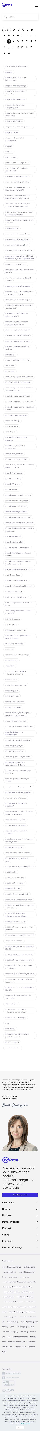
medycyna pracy (11, 426)
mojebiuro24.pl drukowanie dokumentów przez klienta (15, 1010)
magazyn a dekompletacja (15, 85)
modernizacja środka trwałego (17, 655)
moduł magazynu (12, 696)
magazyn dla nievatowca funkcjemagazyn (15, 106)
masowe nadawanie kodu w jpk (17, 300)
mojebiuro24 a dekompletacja (17, 894)
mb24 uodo (9, 371)
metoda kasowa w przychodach (17, 547)
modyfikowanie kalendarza (15, 798)
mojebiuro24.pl (11, 1004)
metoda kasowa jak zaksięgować (18, 517)
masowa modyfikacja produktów (18, 176)
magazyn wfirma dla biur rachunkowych (14, 139)
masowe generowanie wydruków (18, 286)
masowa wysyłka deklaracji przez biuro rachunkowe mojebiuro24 (18, 197)
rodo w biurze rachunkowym (11, 1267)
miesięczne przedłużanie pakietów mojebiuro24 (18, 612)
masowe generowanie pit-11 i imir (18, 250)
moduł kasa (9, 666)
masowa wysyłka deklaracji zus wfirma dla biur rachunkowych (17, 205)
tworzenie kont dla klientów (13, 1302)
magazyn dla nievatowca (15, 99)
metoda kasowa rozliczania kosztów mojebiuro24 (19, 529)
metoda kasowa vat (13, 536)
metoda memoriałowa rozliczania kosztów (18, 554)
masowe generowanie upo (15, 264)
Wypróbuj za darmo (20, 1195)
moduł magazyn (11, 690)
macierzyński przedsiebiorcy (16, 66)
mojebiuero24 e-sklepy (14, 877)
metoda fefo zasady (13, 478)
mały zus (8, 151)
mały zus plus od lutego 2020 (17, 162)
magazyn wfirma (11, 132)
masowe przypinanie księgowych (18, 335)
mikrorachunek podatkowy (15, 630)
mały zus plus (10, 157)
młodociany (9, 649)
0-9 (6, 29)
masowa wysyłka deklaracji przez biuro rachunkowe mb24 (18, 188)
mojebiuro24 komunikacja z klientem (19, 935)
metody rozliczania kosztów (16, 580)
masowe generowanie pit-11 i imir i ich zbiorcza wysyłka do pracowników (19, 257)
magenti (8, 146)
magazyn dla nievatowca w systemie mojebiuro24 (19, 114)
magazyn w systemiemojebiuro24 (18, 127)
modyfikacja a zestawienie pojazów (19, 726)
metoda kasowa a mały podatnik (18, 495)
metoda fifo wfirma (12, 484)
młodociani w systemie (14, 644)
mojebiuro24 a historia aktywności (18, 899)
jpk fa (12, 1327)
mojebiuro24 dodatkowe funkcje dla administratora (19, 906)
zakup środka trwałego (11, 1292)
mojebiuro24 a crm (12, 888)
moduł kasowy (11, 679)
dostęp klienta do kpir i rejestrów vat (22, 1312)
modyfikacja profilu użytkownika (17, 757)
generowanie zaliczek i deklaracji (14, 1282)
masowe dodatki (11, 228)
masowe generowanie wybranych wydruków (18, 279)
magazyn (8, 72)
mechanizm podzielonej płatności (18, 382)
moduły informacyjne (13, 707)
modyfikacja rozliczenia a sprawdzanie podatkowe (15, 763)
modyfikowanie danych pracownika (18, 787)
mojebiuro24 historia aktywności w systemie (18, 928)
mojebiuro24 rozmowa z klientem (18, 960)
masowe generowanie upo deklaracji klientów (19, 271)
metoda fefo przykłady (14, 473)
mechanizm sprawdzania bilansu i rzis (19, 401)
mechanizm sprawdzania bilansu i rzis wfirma (19, 408)
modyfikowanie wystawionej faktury (19, 866)
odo (9, 1337)
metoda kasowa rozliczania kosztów (19, 523)
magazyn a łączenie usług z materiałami (15, 92)
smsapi (27, 1277)
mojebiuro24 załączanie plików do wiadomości (18, 980)
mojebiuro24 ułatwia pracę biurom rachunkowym (18, 966)
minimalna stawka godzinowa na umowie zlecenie (17, 636)
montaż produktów (12, 1048)
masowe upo (10, 354)
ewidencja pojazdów (10, 1317)
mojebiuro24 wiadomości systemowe (20, 974)
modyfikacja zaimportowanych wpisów (17, 780)
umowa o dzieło (20, 1347)
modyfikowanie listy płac (15, 820)
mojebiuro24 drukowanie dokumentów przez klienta (15, 914)
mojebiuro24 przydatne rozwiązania (19, 954)
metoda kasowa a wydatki (15, 506)
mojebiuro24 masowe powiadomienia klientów (19, 947)
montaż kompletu (12, 1042)
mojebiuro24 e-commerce (15, 921)
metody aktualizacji (12, 575)
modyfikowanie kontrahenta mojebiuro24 (16, 804)
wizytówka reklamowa (25, 1297)
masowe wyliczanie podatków (17, 360)
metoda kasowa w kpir (14, 542)
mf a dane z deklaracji (13, 591)
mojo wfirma (10, 1028)
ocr (21, 1277)
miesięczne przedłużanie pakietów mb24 (18, 604)
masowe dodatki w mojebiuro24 (18, 239)
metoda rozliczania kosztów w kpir (18, 569)
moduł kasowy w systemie (15, 685)
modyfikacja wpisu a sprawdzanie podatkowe (18, 771)
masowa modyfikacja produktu (17, 182)
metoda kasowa (11, 489)
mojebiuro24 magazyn (14, 941)
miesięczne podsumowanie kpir (17, 597)
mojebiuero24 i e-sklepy (14, 883)
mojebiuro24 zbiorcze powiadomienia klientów (19, 988)
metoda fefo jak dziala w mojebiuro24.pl (15, 446)
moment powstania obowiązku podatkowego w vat (17, 1035)
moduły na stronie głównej (15, 721)
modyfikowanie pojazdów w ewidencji (16, 832)
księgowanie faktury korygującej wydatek (17, 1287)
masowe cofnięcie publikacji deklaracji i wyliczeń (19, 221)
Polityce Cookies (25, 1424)
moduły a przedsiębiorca (14, 702)
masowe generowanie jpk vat (16, 245)
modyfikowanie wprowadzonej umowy (17, 859)
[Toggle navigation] (36, 5)
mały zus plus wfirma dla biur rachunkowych (16, 169)
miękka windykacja (12, 619)
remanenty (32, 1282)
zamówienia (13, 1277)
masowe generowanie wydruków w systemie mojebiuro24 (19, 293)
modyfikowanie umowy (14, 847)
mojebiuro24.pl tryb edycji (15, 1017)
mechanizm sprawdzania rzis (16, 415)
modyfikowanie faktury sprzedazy (18, 792)
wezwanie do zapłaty (10, 1332)
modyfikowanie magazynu (15, 825)
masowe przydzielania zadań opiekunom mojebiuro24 (16, 323)
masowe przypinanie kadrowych (17, 330)
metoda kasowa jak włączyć (16, 512)
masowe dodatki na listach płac (17, 234)
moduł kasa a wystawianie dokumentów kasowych (15, 672)
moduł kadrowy (11, 660)
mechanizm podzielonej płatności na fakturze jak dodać (19, 389)
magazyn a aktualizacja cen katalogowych (15, 78)
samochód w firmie (9, 1272)
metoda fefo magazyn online (16, 459)
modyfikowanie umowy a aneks (17, 853)
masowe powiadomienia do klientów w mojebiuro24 (19, 306)
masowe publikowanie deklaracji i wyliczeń (18, 347)
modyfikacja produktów (14, 751)
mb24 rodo (9, 366)
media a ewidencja (12, 421)
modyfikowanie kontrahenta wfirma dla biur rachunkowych (19, 813)
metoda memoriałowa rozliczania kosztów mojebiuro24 (18, 562)
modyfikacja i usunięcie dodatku (17, 740)
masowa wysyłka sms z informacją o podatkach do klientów (19, 213)
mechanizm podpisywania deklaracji (19, 377)
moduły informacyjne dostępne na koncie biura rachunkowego (18, 714)
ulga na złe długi (12, 1322)
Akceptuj (20, 1427)
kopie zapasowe (29, 1267)
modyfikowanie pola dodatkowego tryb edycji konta (19, 840)
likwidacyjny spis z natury (25, 1327)
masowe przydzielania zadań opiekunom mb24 (16, 314)
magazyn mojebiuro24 (14, 121)
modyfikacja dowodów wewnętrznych (14, 733)
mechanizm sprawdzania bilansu (17, 396)
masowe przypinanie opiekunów (17, 341)
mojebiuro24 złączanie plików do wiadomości (18, 997)
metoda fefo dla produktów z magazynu (16, 438)
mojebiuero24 (10, 872)
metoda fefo (10, 432)
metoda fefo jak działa (14, 454)
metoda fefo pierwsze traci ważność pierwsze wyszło (19, 466)
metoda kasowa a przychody (16, 500)
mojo (7, 1023)
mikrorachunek (10, 624)
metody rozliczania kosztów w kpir (18, 586)
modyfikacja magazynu (14, 746)
